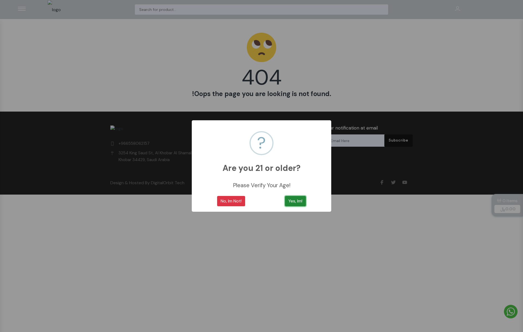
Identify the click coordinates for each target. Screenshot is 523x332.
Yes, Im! (295, 201)
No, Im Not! (231, 201)
